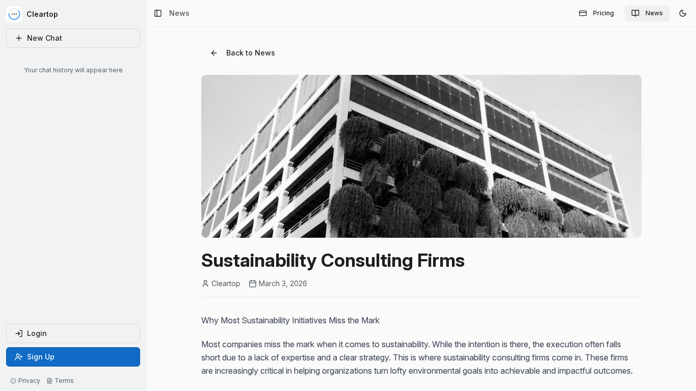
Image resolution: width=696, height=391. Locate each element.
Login (37, 333)
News (654, 13)
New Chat (44, 38)
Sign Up (41, 356)
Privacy (29, 380)
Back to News (250, 52)
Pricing (603, 13)
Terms (64, 380)
